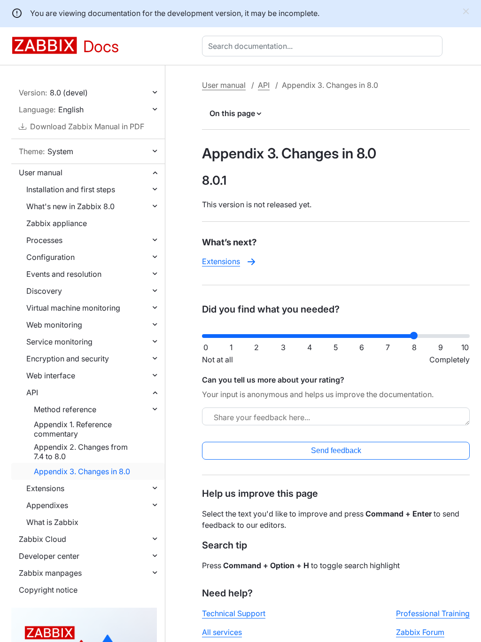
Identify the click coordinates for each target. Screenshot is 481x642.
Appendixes (47, 505)
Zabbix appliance (56, 223)
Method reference (65, 409)
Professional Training (433, 613)
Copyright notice (48, 590)
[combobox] (324, 46)
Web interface (50, 375)
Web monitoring (54, 324)
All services (222, 632)
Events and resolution (63, 274)
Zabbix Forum (420, 632)
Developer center (49, 556)
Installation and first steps (70, 189)
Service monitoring (59, 341)
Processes (44, 240)
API (32, 392)
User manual (40, 172)
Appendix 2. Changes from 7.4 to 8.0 (81, 451)
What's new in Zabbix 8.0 (70, 206)
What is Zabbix (52, 522)
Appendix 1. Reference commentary (73, 429)
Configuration (50, 257)
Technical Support (233, 613)
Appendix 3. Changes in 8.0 (82, 471)
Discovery (44, 291)
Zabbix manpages (50, 573)
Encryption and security (67, 358)
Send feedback (336, 450)
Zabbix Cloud (42, 539)
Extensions (45, 488)
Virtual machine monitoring (73, 308)
